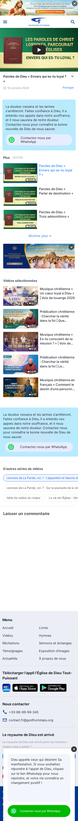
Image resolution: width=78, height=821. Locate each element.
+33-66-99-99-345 (24, 712)
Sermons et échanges (55, 643)
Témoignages (12, 651)
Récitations (10, 643)
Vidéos (7, 635)
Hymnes (45, 635)
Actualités (9, 658)
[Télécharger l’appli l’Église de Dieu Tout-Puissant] (6, 687)
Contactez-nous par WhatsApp (40, 811)
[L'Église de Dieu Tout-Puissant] (39, 22)
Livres (43, 628)
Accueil (7, 628)
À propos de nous (52, 658)
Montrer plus (38, 236)
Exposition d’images (54, 651)
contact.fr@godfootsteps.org (31, 720)
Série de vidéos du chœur (23, 497)
